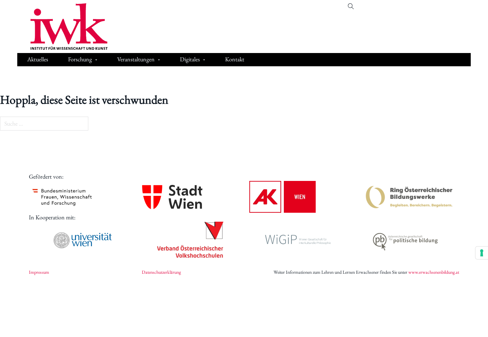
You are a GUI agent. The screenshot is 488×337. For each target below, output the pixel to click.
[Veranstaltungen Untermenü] (159, 60)
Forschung (80, 59)
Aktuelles (37, 59)
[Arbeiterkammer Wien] (282, 197)
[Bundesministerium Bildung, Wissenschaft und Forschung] (62, 197)
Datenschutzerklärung (161, 272)
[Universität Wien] (82, 240)
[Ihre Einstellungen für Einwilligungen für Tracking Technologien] (481, 253)
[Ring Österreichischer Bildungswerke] (409, 196)
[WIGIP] (298, 240)
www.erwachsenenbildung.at (433, 272)
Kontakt (234, 59)
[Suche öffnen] (351, 6)
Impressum (39, 272)
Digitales (190, 59)
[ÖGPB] (405, 240)
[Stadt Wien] (172, 197)
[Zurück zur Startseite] (64, 26)
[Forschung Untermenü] (96, 60)
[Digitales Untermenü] (204, 60)
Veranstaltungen (136, 59)
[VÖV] (190, 240)
